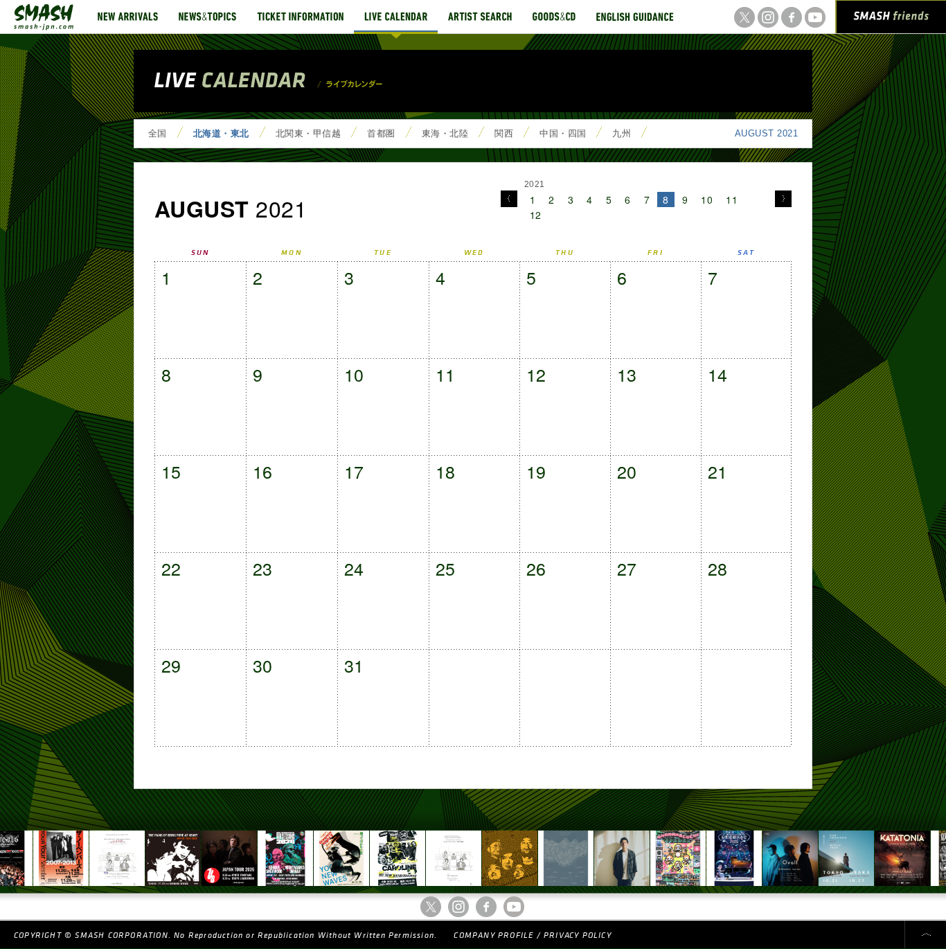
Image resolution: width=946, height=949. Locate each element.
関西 (503, 133)
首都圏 (381, 133)
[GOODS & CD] (554, 16)
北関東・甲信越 (308, 133)
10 (707, 199)
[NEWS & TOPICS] (207, 16)
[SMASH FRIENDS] (891, 19)
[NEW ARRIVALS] (127, 16)
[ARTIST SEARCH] (480, 16)
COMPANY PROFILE (493, 935)
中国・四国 (562, 133)
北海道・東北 (221, 133)
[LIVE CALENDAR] (396, 16)
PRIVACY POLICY (578, 935)
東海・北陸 (445, 133)
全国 (157, 133)
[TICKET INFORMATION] (300, 16)
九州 (621, 133)
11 (732, 199)
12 (536, 215)
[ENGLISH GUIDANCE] (635, 16)
